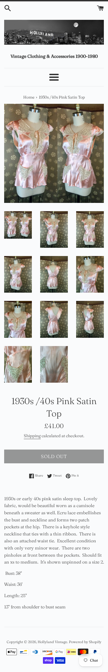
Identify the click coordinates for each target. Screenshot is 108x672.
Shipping (32, 435)
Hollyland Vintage (52, 642)
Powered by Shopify (85, 642)
